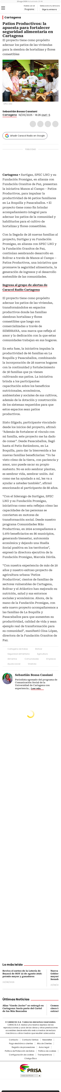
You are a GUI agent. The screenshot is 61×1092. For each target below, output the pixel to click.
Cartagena (12, 17)
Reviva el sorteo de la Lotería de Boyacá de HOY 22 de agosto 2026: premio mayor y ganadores (22, 974)
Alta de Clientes (44, 1043)
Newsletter (47, 1040)
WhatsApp (55, 124)
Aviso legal (44, 1047)
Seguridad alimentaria (19, 654)
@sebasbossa (39, 111)
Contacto (13, 1040)
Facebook (33, 124)
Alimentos (12, 659)
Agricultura (42, 654)
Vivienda (32, 664)
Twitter (40, 124)
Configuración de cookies (21, 1055)
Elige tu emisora (49, 9)
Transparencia (45, 1055)
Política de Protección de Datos (19, 1051)
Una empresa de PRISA (30, 1068)
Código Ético (30, 1058)
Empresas (51, 659)
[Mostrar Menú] (3, 8)
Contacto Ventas (30, 1040)
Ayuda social (14, 664)
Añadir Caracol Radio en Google (27, 135)
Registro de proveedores (23, 1047)
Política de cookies (47, 1051)
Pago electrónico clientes (21, 1043)
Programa (29, 9)
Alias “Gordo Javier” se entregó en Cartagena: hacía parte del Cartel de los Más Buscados (23, 1008)
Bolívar (38, 649)
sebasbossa (43, 111)
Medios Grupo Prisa (30, 1076)
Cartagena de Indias (18, 649)
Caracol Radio (15, 8)
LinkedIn (48, 124)
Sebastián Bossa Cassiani (20, 111)
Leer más (36, 688)
